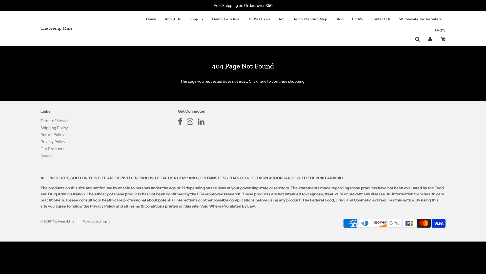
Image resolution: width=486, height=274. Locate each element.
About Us (173, 19)
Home (151, 19)
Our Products (52, 148)
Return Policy (52, 134)
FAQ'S (440, 30)
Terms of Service (54, 120)
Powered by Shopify (96, 221)
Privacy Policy (52, 141)
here (262, 81)
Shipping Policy (54, 127)
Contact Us (381, 19)
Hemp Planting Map (309, 19)
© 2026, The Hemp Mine (57, 221)
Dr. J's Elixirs (259, 19)
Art (281, 19)
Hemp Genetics (225, 19)
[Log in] (430, 39)
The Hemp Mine (56, 28)
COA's (357, 19)
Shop (194, 19)
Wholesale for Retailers (420, 19)
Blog (339, 19)
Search (46, 155)
